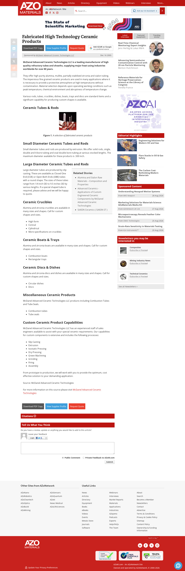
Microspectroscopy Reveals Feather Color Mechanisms (139, 215)
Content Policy (143, 524)
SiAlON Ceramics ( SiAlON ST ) (92, 209)
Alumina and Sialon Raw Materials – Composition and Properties (92, 181)
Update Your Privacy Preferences (42, 567)
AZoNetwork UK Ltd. (131, 209)
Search (140, 496)
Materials (113, 503)
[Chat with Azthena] (178, 566)
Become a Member (145, 499)
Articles (85, 496)
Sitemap (140, 520)
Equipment (87, 503)
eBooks (85, 510)
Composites (135, 247)
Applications (115, 506)
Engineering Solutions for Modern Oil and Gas (151, 141)
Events (85, 517)
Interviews (114, 496)
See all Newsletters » (128, 286)
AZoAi (52, 499)
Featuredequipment (140, 36)
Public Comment (72, 457)
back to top (152, 538)
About (139, 492)
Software (86, 527)
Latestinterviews (125, 36)
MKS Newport (129, 195)
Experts (112, 520)
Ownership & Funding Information (147, 529)
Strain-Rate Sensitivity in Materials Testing (140, 226)
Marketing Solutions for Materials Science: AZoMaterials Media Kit (139, 203)
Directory (85, 3)
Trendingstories (156, 36)
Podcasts (113, 517)
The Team (113, 527)
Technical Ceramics (138, 273)
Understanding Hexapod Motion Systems (139, 191)
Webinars (113, 492)
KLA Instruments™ (130, 230)
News (84, 492)
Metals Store (87, 520)
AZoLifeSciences (57, 506)
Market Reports (116, 499)
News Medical (56, 503)
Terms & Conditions (146, 513)
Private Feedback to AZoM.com (100, 457)
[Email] (14, 74)
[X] (14, 61)
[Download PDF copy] (14, 42)
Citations (28, 416)
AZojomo (113, 513)
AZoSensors (55, 492)
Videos (85, 513)
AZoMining (25, 510)
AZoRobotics (26, 496)
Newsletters (142, 503)
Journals (85, 524)
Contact (140, 506)
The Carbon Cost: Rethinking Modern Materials (148, 173)
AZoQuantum (56, 496)
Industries (114, 510)
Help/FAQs (114, 524)
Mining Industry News (140, 260)
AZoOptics (25, 503)
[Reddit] (14, 68)
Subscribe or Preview (138, 250)
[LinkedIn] (14, 48)
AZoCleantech (27, 499)
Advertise (141, 510)
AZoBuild (25, 506)
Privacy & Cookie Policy (147, 517)
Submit (109, 462)
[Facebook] (14, 55)
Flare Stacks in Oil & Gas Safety (151, 156)
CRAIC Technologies (131, 220)
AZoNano (25, 492)
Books (84, 506)
